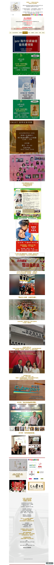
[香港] (33, 14)
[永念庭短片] (42, 14)
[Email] (32, 459)
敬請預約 (30, 530)
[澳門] (32, 14)
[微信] (38, 14)
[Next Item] (43, 415)
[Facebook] (40, 14)
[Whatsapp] (33, 459)
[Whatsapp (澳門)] (35, 14)
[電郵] (37, 14)
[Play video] (26, 44)
